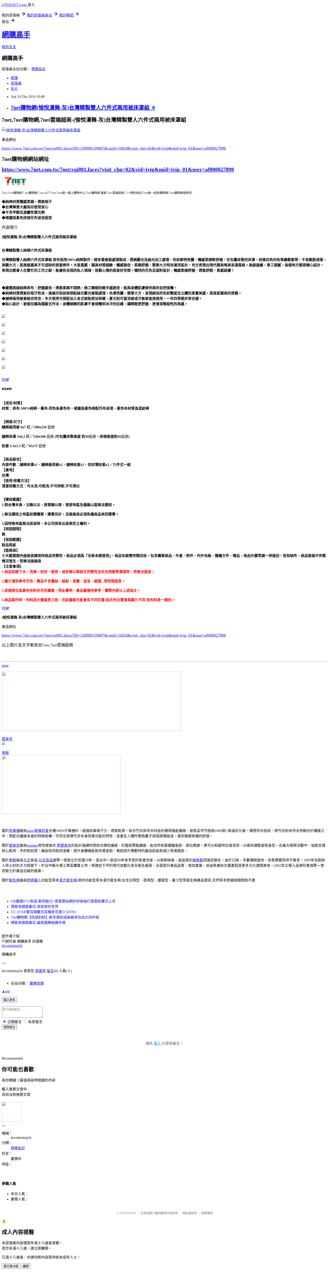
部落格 (16, 83)
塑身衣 (7, 739)
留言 (50, 971)
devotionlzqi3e (12, 946)
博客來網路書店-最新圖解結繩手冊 (38, 923)
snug (5, 665)
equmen (32, 845)
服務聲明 (207, 1213)
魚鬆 (5, 753)
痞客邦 (40, 971)
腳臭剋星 (41, 831)
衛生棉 (14, 880)
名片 (14, 89)
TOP (5, 379)
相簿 (14, 78)
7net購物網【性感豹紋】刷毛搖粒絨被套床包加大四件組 (55, 917)
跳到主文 (9, 47)
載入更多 (9, 1000)
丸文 (26, 860)
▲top (6, 991)
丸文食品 (45, 860)
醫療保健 (37, 983)
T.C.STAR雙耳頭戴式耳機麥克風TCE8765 (43, 912)
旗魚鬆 (197, 860)
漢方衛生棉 (68, 880)
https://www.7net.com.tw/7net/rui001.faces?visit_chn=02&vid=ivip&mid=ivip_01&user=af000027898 (118, 169)
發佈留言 (9, 1027)
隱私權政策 (189, 1213)
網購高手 (16, 35)
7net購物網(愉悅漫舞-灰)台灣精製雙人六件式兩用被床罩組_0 (83, 107)
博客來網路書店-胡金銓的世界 (34, 906)
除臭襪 (14, 831)
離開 (26, 1266)
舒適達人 (34, 880)
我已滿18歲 (11, 1266)
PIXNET (131, 1213)
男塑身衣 (64, 845)
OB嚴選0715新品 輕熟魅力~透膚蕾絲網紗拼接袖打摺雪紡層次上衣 (63, 901)
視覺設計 (38, 69)
